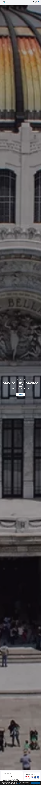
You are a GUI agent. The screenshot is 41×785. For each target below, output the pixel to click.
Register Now (20, 394)
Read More (18, 783)
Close (35, 783)
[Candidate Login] (36, 2)
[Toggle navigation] (38, 2)
